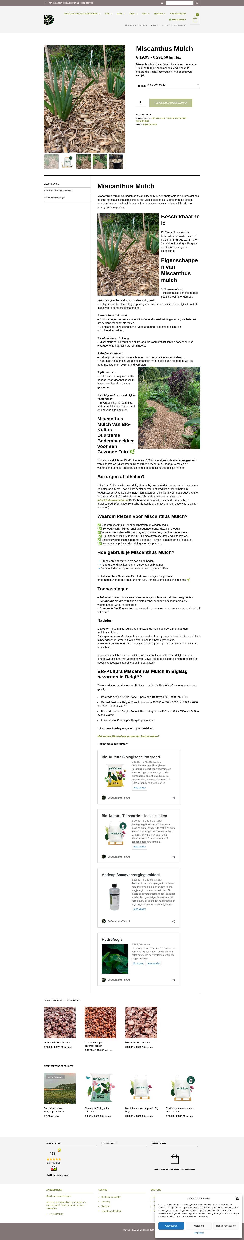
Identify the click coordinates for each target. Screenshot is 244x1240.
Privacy (154, 25)
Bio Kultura (158, 118)
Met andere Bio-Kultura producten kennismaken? (128, 736)
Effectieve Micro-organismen (80, 14)
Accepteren (171, 1225)
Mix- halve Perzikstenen (137, 1042)
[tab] (67, 184)
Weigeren (199, 1225)
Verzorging (142, 121)
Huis (144, 14)
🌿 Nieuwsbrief (177, 19)
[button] (237, 1198)
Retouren (105, 1206)
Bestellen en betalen (111, 1197)
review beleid (63, 1175)
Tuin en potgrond (176, 118)
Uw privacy (199, 1233)
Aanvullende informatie (58, 191)
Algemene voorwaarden (136, 25)
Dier (132, 14)
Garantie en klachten (111, 1211)
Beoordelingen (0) (54, 198)
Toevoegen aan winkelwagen (170, 103)
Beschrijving (51, 184)
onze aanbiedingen (62, 1196)
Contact (165, 25)
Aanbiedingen (178, 14)
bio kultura (150, 124)
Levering (105, 1201)
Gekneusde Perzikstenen (57, 1042)
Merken (158, 14)
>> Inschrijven (56, 1214)
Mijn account (179, 25)
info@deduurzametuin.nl (112, 500)
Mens (119, 14)
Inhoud (142, 86)
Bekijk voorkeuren (226, 1225)
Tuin (107, 14)
